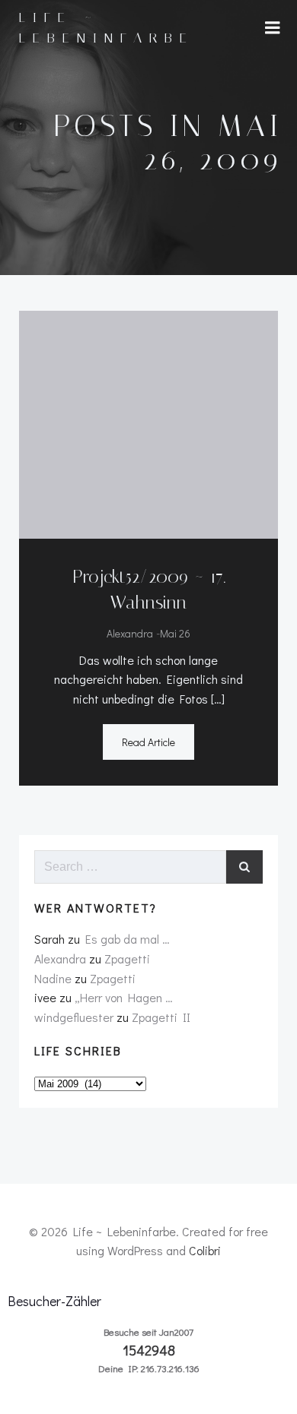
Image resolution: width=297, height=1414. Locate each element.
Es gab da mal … (127, 939)
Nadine (53, 978)
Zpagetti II (161, 1017)
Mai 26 (175, 633)
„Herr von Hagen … (124, 997)
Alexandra (130, 633)
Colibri (205, 1250)
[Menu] (273, 28)
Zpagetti (127, 958)
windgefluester (73, 1017)
